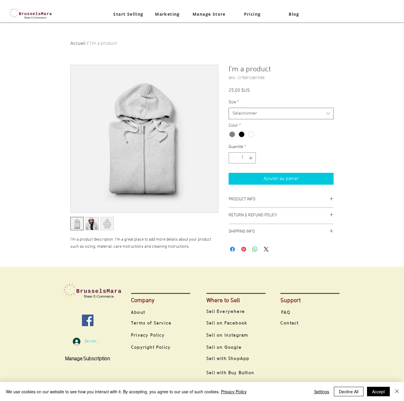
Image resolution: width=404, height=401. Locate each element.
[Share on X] (266, 249)
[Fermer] (396, 391)
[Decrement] (233, 158)
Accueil (77, 43)
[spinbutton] (242, 158)
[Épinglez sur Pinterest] (243, 249)
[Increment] (251, 158)
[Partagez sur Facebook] (232, 249)
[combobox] (281, 113)
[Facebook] (87, 320)
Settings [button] (321, 391)
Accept (378, 391)
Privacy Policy (234, 391)
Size (234, 102)
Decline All (348, 391)
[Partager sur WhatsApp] (254, 249)
